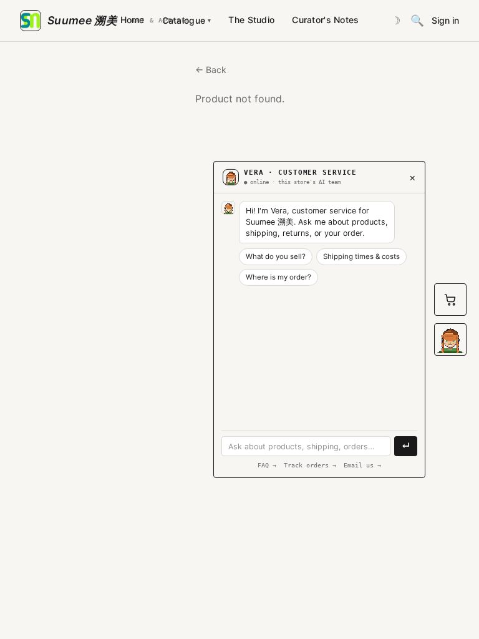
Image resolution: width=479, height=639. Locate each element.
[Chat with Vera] (450, 339)
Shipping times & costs (361, 256)
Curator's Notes (325, 19)
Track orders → (310, 465)
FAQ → (267, 465)
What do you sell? (276, 256)
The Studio (251, 19)
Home (132, 19)
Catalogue (186, 20)
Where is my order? (278, 277)
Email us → (362, 465)
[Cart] (450, 299)
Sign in (445, 20)
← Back (210, 69)
